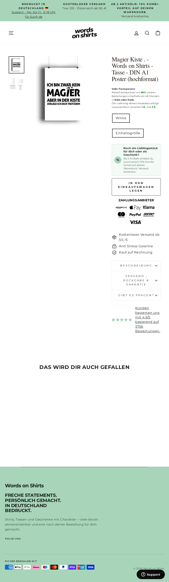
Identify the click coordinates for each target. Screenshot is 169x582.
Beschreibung (136, 265)
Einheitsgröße (128, 133)
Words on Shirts (24, 485)
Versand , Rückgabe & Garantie (136, 280)
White (121, 118)
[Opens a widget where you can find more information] (150, 575)
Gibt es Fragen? (136, 295)
